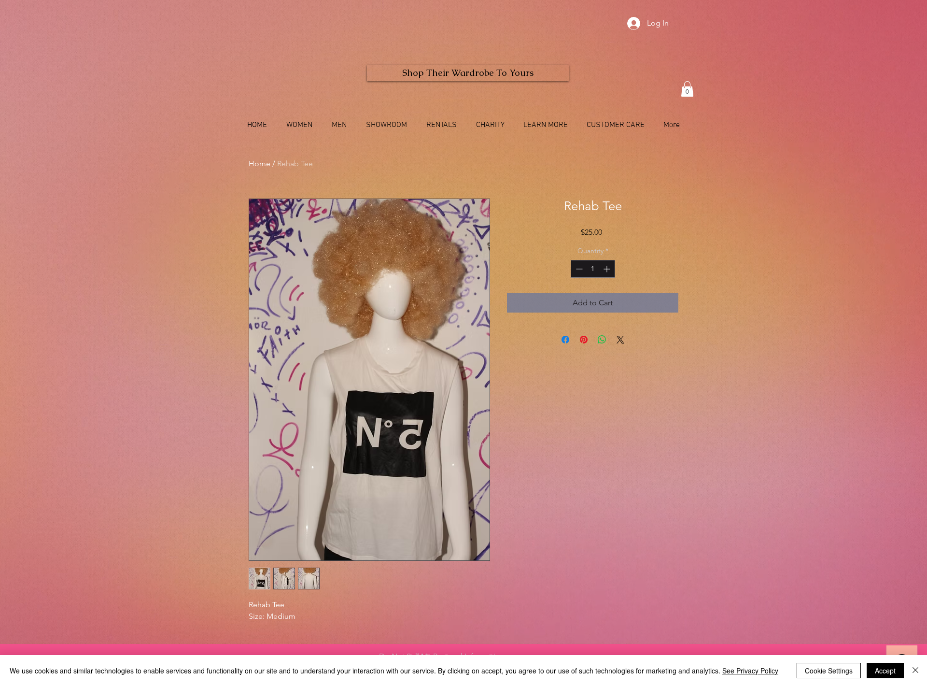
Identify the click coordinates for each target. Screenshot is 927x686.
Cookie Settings (829, 670)
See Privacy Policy (750, 670)
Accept (885, 670)
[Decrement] (578, 268)
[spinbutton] (593, 268)
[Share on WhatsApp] (602, 339)
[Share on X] (620, 339)
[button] (687, 89)
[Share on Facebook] (565, 339)
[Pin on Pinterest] (584, 339)
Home (259, 163)
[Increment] (608, 268)
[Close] (915, 670)
